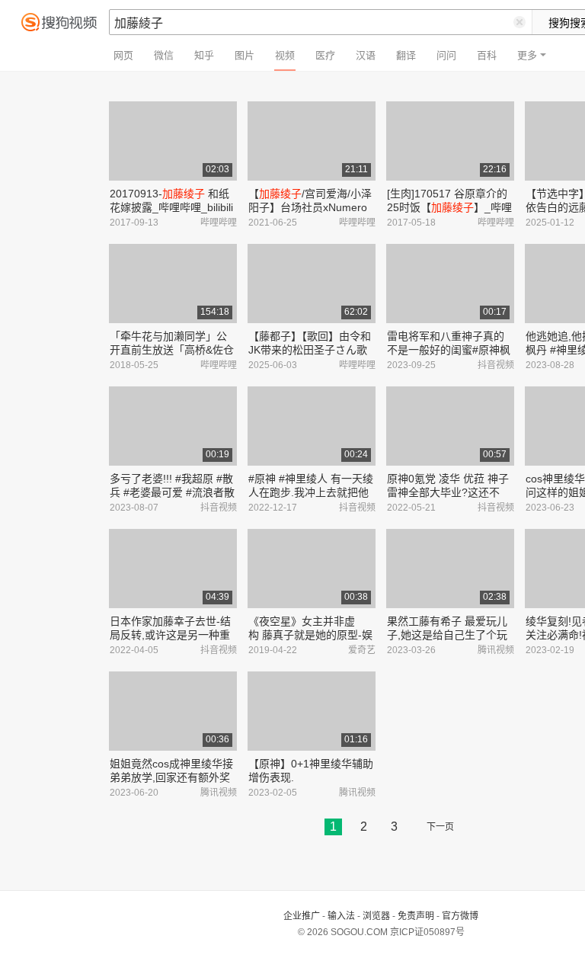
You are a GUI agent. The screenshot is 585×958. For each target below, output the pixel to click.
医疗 (325, 55)
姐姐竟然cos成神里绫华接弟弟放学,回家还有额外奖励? (171, 777)
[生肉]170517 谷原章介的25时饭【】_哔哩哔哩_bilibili (449, 207)
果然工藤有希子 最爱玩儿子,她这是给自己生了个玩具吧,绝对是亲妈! (447, 635)
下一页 (440, 827)
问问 (446, 55)
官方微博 (460, 916)
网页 (123, 55)
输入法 (341, 916)
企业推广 (301, 916)
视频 (285, 55)
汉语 (366, 55)
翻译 (406, 55)
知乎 (204, 55)
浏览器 (376, 916)
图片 (244, 55)
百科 (487, 55)
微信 (164, 55)
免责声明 (416, 916)
